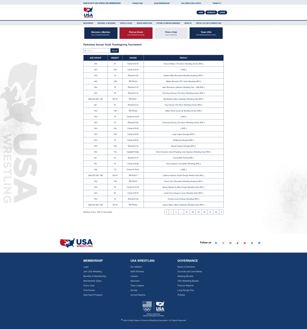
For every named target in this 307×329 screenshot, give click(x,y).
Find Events (89, 290)
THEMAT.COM (137, 3)
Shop (222, 12)
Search (114, 50)
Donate (211, 12)
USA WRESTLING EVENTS (191, 3)
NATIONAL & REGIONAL (107, 23)
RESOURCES (88, 23)
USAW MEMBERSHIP (162, 3)
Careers (134, 276)
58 (193, 212)
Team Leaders (137, 285)
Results (188, 23)
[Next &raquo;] (221, 212)
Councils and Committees (189, 271)
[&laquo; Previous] (166, 212)
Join (200, 12)
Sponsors (135, 280)
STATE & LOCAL (126, 23)
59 (199, 212)
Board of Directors (186, 266)
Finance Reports (185, 285)
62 (216, 212)
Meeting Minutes (185, 276)
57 (187, 212)
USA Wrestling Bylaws (188, 280)
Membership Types (92, 280)
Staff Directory (137, 271)
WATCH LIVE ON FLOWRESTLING (208, 23)
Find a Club (88, 285)
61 (210, 212)
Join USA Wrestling (92, 271)
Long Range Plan (185, 290)
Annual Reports (137, 294)
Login (86, 266)
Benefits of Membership (94, 276)
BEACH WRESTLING (144, 23)
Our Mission (136, 266)
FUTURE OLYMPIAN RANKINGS (168, 23)
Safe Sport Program (93, 294)
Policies (181, 294)
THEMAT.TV (217, 3)
